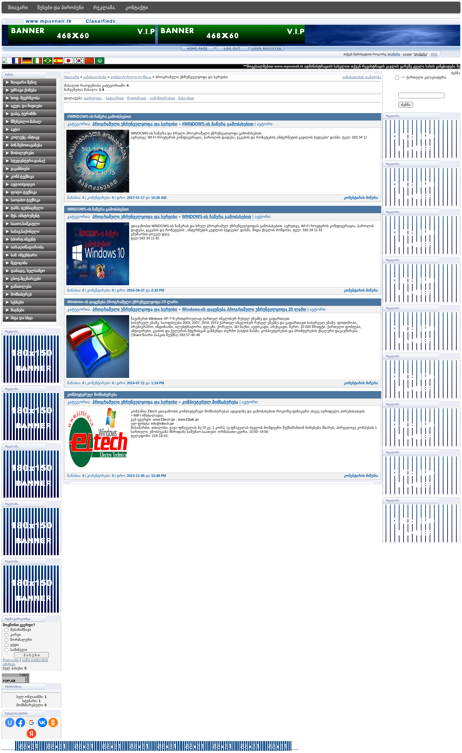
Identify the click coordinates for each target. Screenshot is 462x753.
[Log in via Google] (31, 723)
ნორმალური (21, 639)
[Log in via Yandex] (31, 733)
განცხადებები (95, 77)
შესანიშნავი (20, 629)
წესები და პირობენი (60, 7)
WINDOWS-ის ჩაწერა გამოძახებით (98, 209)
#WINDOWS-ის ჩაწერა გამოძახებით (99, 116)
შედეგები (11, 660)
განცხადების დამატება (361, 77)
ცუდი (14, 645)
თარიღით (92, 98)
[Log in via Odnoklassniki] (53, 722)
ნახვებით (186, 98)
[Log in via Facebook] (20, 722)
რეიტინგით (136, 98)
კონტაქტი (136, 7)
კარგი (15, 634)
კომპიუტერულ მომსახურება (92, 394)
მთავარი (18, 7)
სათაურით (115, 98)
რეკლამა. (104, 7)
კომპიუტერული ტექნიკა (130, 77)
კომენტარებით (162, 98)
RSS (434, 54)
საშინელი (18, 650)
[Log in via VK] (42, 722)
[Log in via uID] (9, 722)
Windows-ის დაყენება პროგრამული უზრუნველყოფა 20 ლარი (122, 302)
